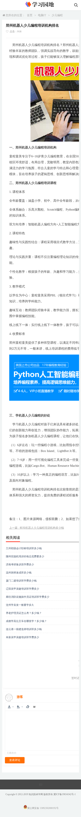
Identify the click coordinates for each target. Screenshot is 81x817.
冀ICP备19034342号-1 (64, 794)
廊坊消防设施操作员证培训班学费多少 (27, 596)
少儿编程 (57, 15)
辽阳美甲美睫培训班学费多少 (22, 588)
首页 (29, 15)
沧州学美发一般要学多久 (20, 604)
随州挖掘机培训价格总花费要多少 (25, 556)
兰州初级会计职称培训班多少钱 (24, 548)
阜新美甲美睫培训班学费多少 (22, 637)
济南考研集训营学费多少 (20, 564)
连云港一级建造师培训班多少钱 (24, 629)
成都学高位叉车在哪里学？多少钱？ (26, 621)
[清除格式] (27, 707)
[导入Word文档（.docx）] (34, 707)
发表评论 (14, 760)
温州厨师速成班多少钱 (18, 572)
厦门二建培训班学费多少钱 (21, 580)
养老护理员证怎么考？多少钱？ (24, 613)
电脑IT (42, 15)
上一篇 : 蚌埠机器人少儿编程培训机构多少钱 (36, 527)
